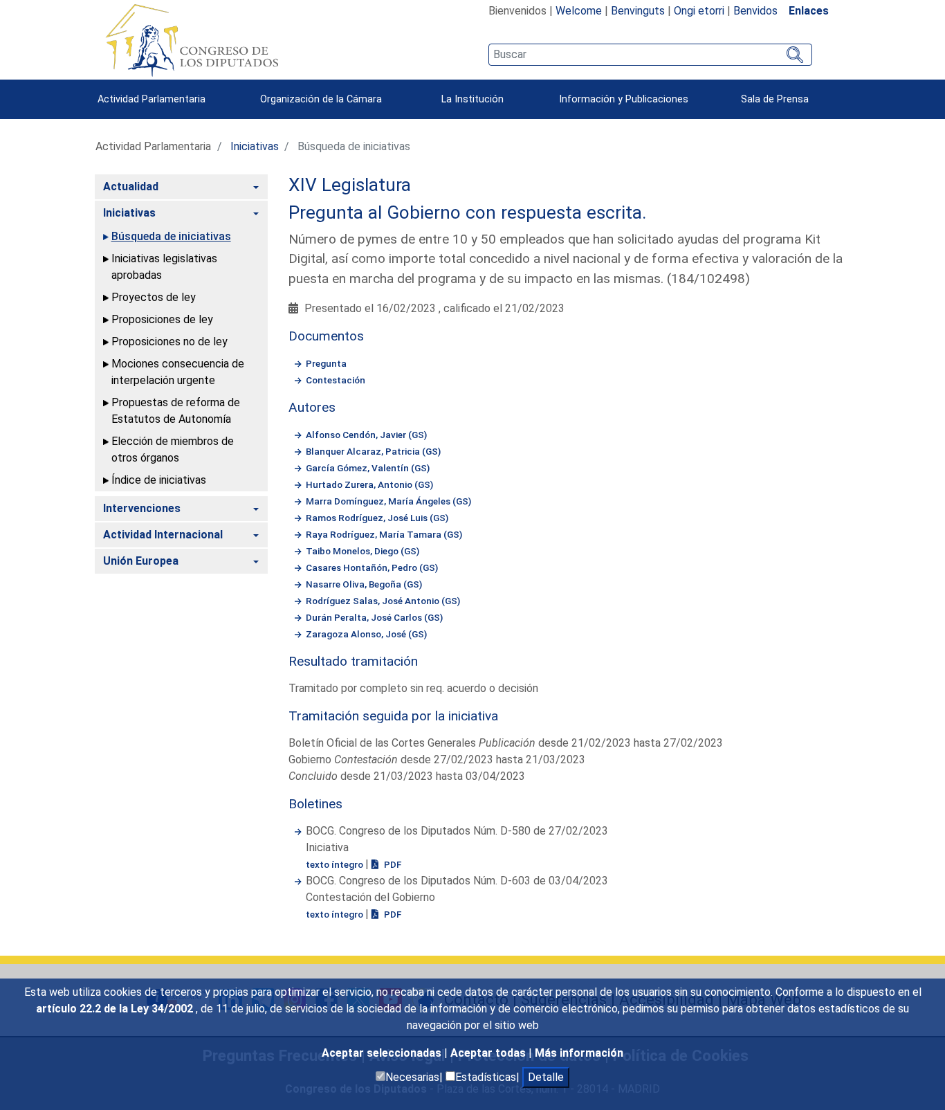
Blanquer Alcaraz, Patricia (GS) (373, 451)
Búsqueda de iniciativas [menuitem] (171, 236)
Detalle (546, 1077)
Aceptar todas (489, 1052)
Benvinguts (638, 10)
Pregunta (326, 363)
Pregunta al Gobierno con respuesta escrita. (467, 212)
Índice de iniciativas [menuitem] (158, 479)
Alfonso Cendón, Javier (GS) (366, 434)
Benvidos (755, 10)
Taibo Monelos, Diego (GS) (362, 550)
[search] (649, 55)
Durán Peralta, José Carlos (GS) (374, 617)
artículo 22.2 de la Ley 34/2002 (116, 1008)
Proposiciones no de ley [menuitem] (169, 341)
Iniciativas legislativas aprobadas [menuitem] (164, 267)
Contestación (335, 379)
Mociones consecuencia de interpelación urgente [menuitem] (177, 372)
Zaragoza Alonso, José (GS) (366, 633)
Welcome (579, 10)
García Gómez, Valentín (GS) (368, 467)
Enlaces (809, 10)
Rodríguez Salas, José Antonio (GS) (383, 600)
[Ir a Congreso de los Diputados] (191, 40)
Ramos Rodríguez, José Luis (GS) (377, 517)
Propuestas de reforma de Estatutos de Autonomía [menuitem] (175, 411)
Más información (579, 1052)
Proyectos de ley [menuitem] (153, 297)
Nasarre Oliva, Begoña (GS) (364, 584)
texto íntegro (335, 864)
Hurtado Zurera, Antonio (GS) (369, 484)
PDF (391, 864)
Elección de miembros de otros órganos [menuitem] (172, 449)
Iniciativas (254, 146)
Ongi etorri (699, 10)
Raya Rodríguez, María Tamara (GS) (384, 534)
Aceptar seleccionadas (383, 1052)
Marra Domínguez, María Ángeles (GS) (388, 501)
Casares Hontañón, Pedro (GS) (372, 567)
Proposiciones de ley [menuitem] (162, 319)
